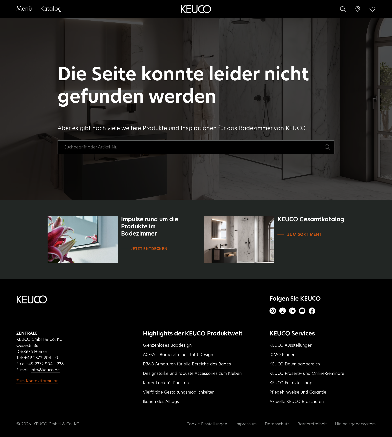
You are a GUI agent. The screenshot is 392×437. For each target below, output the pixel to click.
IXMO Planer (282, 355)
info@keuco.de (45, 370)
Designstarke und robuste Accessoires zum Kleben (192, 374)
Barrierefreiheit (312, 424)
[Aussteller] (357, 9)
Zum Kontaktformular (37, 381)
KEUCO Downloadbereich (295, 364)
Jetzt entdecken (149, 249)
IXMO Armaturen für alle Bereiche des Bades (187, 364)
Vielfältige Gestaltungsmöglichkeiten (179, 392)
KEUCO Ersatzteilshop (291, 383)
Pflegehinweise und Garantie (298, 392)
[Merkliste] (372, 9)
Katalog (51, 9)
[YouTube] (302, 311)
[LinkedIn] (292, 311)
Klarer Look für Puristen (166, 383)
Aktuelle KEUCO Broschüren (297, 402)
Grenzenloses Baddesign (167, 345)
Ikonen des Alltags (161, 402)
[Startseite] (196, 9)
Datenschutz (277, 424)
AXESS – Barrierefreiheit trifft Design (178, 355)
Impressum (246, 424)
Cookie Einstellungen (206, 424)
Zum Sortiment (304, 235)
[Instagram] (282, 311)
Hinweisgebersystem (355, 424)
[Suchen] (343, 9)
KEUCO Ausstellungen (291, 345)
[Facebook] (312, 311)
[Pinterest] (273, 311)
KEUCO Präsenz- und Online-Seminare (307, 374)
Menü (24, 9)
